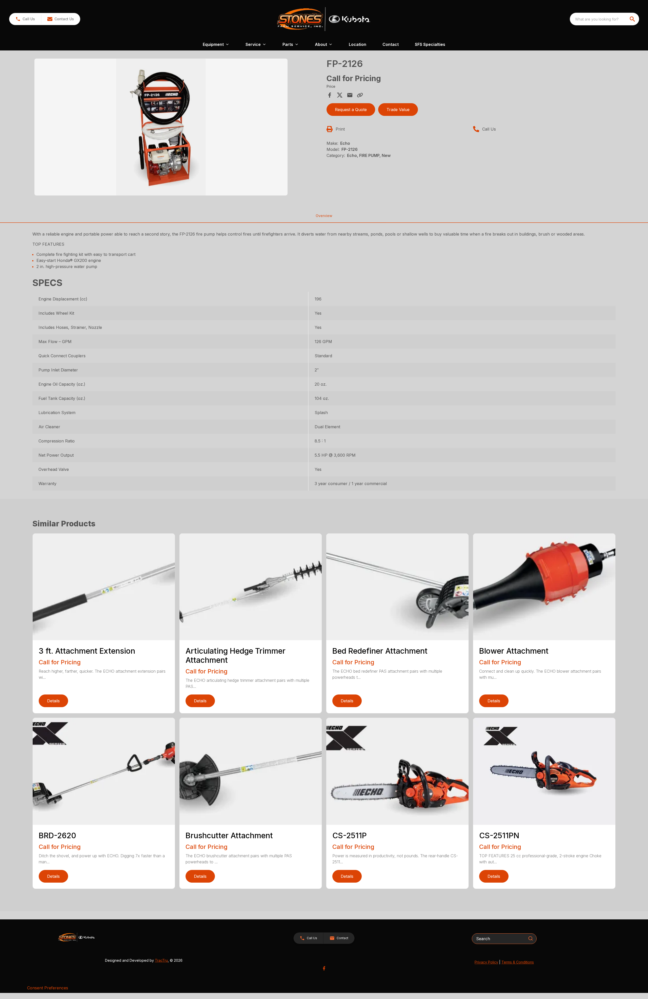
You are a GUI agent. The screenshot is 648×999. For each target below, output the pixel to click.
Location (357, 44)
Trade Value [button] (398, 109)
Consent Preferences (47, 987)
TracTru (161, 960)
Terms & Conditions (517, 962)
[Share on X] (340, 95)
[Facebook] (324, 968)
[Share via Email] (350, 95)
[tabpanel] (177, 128)
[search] (633, 19)
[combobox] (604, 19)
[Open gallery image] (161, 127)
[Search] (530, 938)
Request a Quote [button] (351, 109)
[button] (25, 19)
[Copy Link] (360, 95)
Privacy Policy (486, 962)
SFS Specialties (430, 44)
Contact (390, 44)
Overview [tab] (324, 215)
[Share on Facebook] (330, 95)
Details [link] (53, 700)
